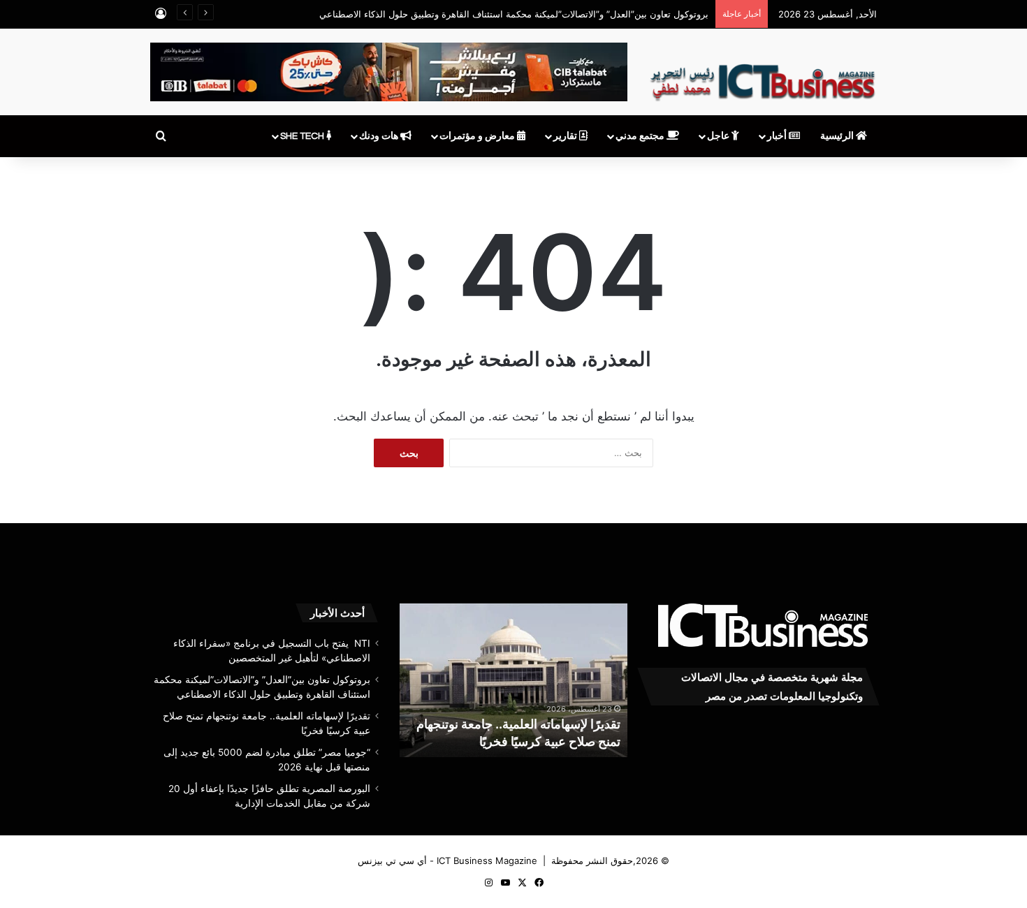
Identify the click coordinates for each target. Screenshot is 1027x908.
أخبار (778, 136)
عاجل (719, 136)
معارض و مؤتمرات (478, 136)
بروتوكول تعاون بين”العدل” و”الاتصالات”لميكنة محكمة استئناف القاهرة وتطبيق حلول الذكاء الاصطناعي (513, 14)
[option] (513, 680)
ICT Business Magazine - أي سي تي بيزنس (447, 860)
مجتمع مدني (641, 136)
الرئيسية (838, 136)
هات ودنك (379, 136)
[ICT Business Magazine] (762, 76)
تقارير (566, 136)
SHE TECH (303, 136)
